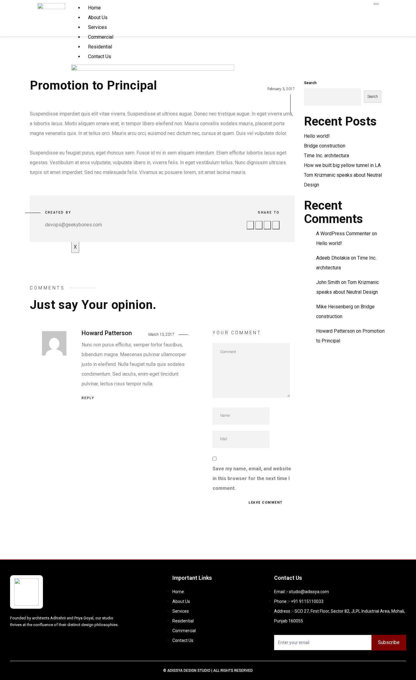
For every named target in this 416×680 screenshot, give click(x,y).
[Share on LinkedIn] (276, 225)
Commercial (100, 37)
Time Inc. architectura (326, 155)
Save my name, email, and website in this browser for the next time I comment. (252, 478)
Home (94, 8)
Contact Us (99, 56)
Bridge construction (324, 146)
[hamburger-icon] (376, 4)
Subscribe (389, 642)
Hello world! (317, 136)
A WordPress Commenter (343, 233)
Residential (100, 47)
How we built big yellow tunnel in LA (342, 165)
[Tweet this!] (259, 225)
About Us (98, 17)
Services (97, 27)
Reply (88, 398)
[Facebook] (25, 640)
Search (310, 83)
